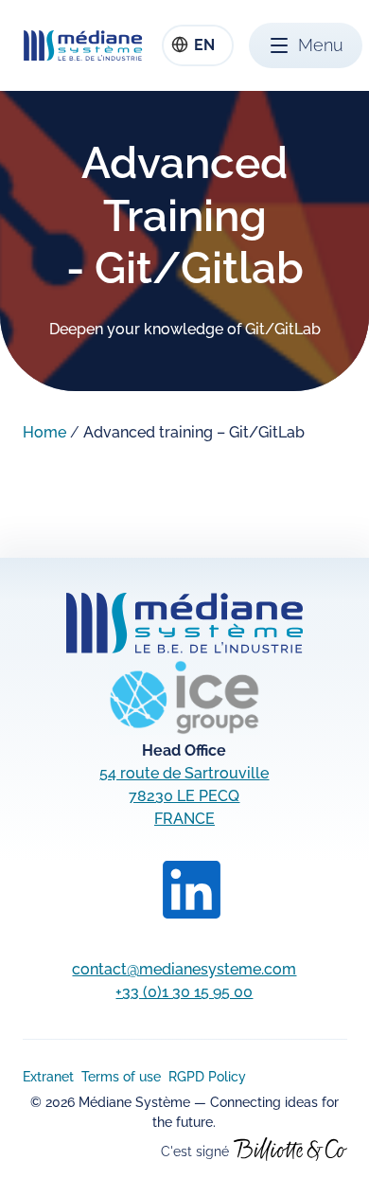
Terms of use (121, 1076)
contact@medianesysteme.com (184, 969)
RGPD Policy (207, 1076)
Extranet (48, 1076)
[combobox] (198, 45)
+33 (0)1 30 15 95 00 (184, 992)
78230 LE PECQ (184, 796)
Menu (320, 45)
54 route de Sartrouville (184, 773)
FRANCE (184, 819)
